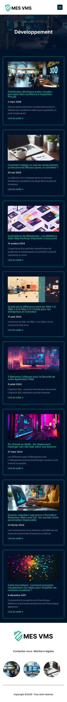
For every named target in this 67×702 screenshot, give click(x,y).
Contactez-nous (22, 651)
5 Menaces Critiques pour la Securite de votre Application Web (31, 378)
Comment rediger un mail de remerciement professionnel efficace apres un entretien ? (33, 166)
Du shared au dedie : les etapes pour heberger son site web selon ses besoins (32, 445)
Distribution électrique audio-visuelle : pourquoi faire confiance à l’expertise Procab (30, 94)
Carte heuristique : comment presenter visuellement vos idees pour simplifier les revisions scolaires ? (32, 588)
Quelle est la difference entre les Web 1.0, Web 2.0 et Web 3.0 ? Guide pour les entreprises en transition (32, 309)
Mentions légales (44, 651)
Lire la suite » (15, 118)
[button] (59, 7)
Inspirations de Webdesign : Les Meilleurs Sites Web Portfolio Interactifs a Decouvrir (32, 237)
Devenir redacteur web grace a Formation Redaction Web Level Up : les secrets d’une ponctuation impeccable (33, 517)
